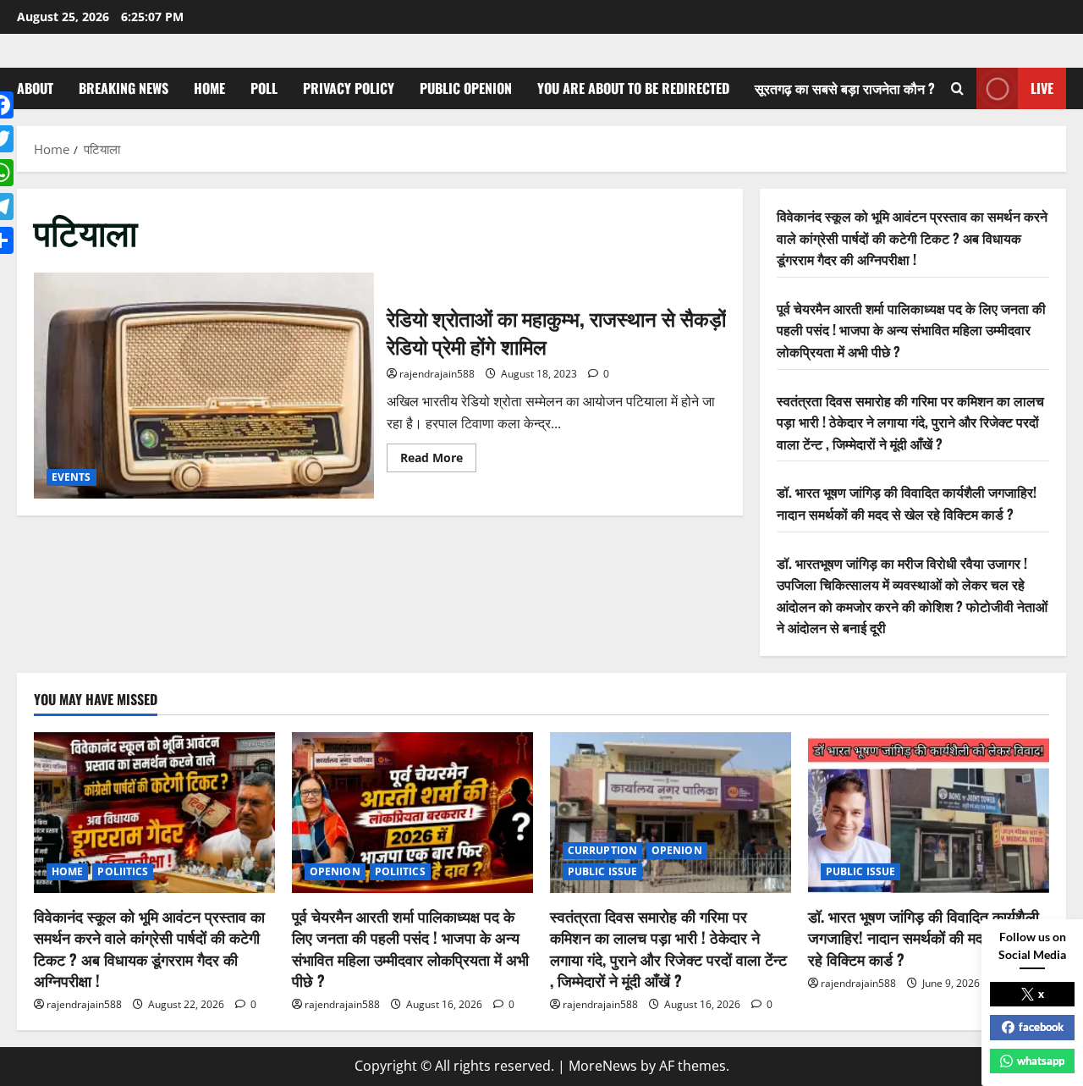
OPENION (335, 871)
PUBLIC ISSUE (602, 871)
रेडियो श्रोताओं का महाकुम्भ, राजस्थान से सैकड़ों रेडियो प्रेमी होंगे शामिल (204, 386)
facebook (1041, 1027)
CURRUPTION (602, 850)
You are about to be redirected (633, 88)
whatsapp (1040, 1060)
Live (1042, 88)
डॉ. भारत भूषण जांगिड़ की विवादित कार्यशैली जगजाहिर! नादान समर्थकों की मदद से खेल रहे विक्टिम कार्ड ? (906, 503)
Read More (438, 460)
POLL (264, 88)
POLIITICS (122, 871)
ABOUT (35, 88)
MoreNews (603, 1065)
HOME (209, 88)
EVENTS (71, 477)
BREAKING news (123, 88)
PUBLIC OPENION (466, 88)
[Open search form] (957, 88)
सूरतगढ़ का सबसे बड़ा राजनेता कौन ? (845, 88)
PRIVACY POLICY (348, 88)
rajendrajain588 (437, 374)
